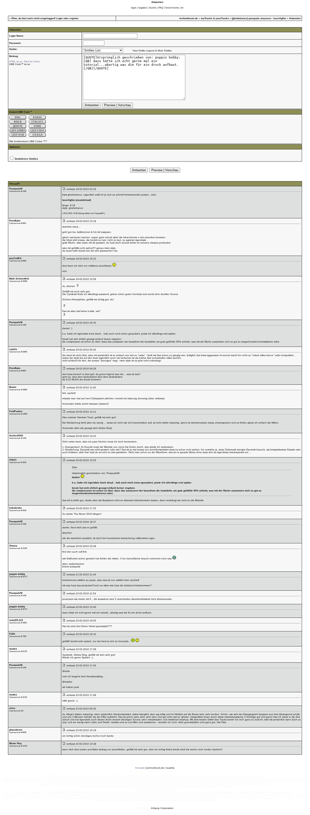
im (182, 7)
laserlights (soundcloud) (76, 200)
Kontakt (139, 767)
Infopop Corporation (162, 808)
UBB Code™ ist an (19, 64)
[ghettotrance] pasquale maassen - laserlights (259, 18)
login (133, 7)
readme (170, 767)
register (143, 7)
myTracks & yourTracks (215, 18)
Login (59, 18)
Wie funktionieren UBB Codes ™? (28, 141)
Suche (152, 7)
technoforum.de (188, 18)
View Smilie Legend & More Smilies (152, 50)
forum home (172, 7)
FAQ (160, 7)
